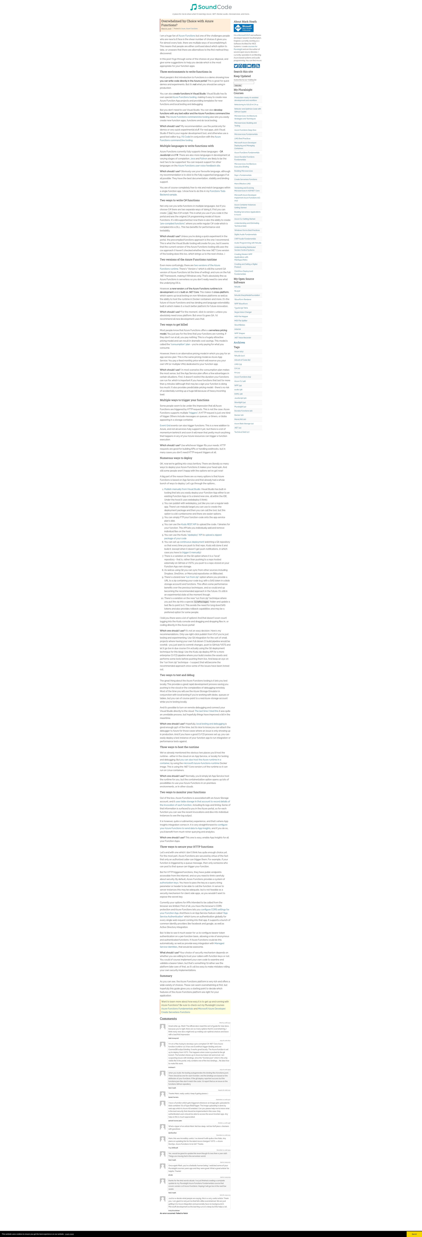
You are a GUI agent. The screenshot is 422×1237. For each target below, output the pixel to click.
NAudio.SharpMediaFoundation (247, 295)
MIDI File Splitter (240, 321)
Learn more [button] (69, 1234)
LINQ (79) (238, 364)
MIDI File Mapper (241, 316)
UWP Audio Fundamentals (245, 239)
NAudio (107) (239, 356)
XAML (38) (238, 394)
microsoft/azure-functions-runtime (201, 763)
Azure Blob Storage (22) (244, 424)
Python (203, 158)
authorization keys (169, 882)
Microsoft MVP (244, 35)
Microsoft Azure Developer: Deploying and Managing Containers (245, 145)
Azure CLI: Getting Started (244, 219)
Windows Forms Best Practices (247, 230)
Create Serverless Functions (245, 179)
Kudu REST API (188, 524)
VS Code (185, 136)
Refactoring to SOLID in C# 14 (246, 105)
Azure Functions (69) (242, 377)
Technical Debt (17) (241, 432)
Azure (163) (238, 351)
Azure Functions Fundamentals (177, 1008)
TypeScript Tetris (241, 308)
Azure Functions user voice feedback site (199, 165)
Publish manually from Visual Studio (182, 489)
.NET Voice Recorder (242, 338)
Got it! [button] (414, 1234)
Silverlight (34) (240, 402)
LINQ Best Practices (242, 138)
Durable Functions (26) (243, 411)
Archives (239, 342)
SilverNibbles (239, 325)
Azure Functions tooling (184, 97)
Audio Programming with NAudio (247, 243)
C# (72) (237, 368)
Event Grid (165, 425)
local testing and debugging (210, 723)
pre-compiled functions (172, 223)
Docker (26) (239, 415)
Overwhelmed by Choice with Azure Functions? (187, 23)
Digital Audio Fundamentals (245, 234)
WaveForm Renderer (242, 299)
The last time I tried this (206, 711)
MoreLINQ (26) (240, 419)
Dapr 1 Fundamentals (243, 175)
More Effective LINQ (242, 184)
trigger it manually (191, 552)
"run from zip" (192, 577)
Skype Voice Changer (243, 312)
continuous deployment (192, 542)
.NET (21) (237, 428)
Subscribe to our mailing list (245, 80)
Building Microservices (243, 171)
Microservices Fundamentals (246, 134)
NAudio (237, 287)
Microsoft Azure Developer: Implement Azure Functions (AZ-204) (247, 198)
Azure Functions (192, 28)
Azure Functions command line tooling (189, 117)
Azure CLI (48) (240, 381)
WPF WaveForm (241, 304)
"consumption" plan (180, 344)
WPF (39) (238, 385)
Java (192, 158)
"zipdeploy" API (194, 535)
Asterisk (237, 329)
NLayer (237, 291)
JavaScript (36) (240, 398)
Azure (183, 28)
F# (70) (237, 373)
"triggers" (193, 412)
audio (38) (238, 390)
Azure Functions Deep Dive (245, 130)
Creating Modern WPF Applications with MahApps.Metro (243, 257)
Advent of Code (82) (242, 360)
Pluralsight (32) (240, 407)
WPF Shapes (239, 333)
